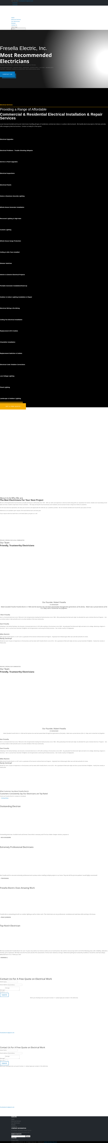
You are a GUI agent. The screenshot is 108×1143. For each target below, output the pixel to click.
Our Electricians (15, 21)
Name (1, 982)
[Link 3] (54, 15)
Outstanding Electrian (10, 806)
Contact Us (14, 25)
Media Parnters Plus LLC (50, 1142)
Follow (6, 798)
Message (2, 990)
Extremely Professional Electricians (16, 847)
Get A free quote (13, 406)
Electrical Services (16, 19)
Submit (4, 995)
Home (12, 17)
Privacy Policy (14, 1140)
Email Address (4, 984)
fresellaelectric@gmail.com (7, 1032)
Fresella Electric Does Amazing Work (17, 887)
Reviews (13, 23)
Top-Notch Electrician (10, 925)
